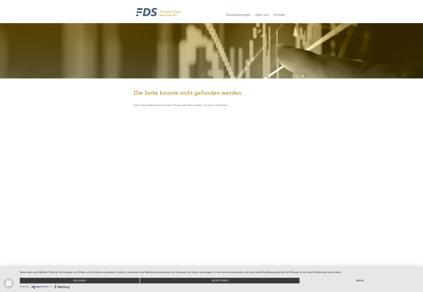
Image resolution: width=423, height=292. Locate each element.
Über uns (262, 15)
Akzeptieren (220, 280)
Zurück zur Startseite (215, 105)
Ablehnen (79, 280)
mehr (360, 280)
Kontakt (279, 15)
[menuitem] (238, 18)
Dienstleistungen (238, 15)
